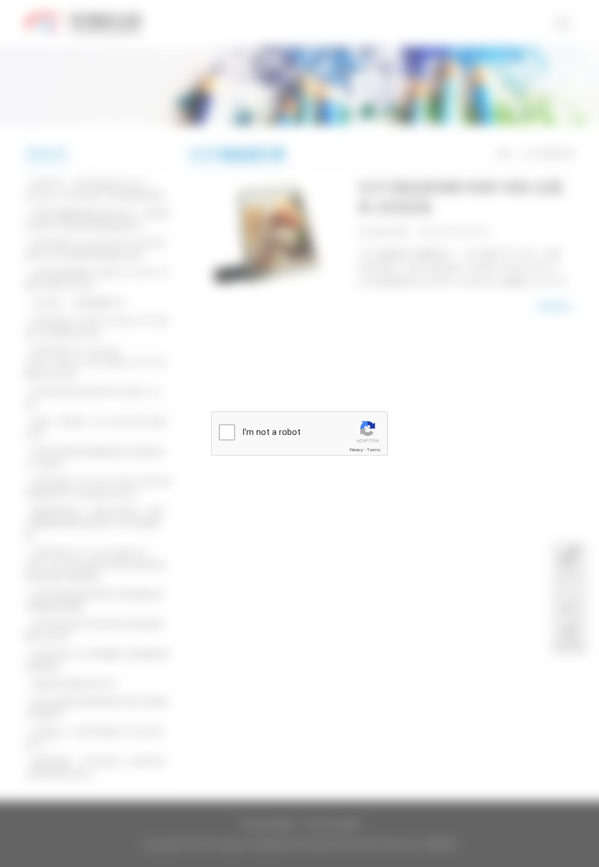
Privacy (356, 450)
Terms (374, 450)
